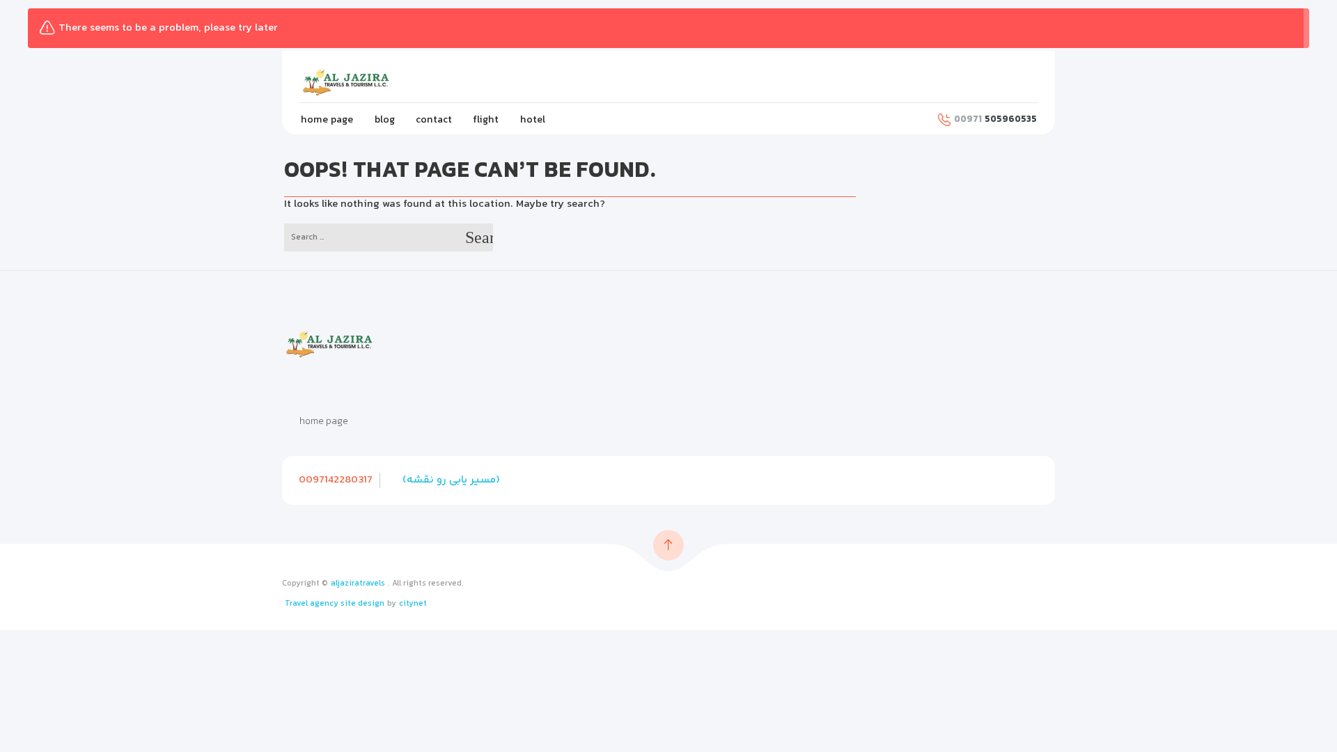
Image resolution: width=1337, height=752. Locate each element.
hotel (532, 120)
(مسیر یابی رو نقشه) (451, 480)
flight (486, 120)
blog (385, 120)
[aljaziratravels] (355, 82)
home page (327, 120)
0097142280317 (336, 480)
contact (434, 120)
